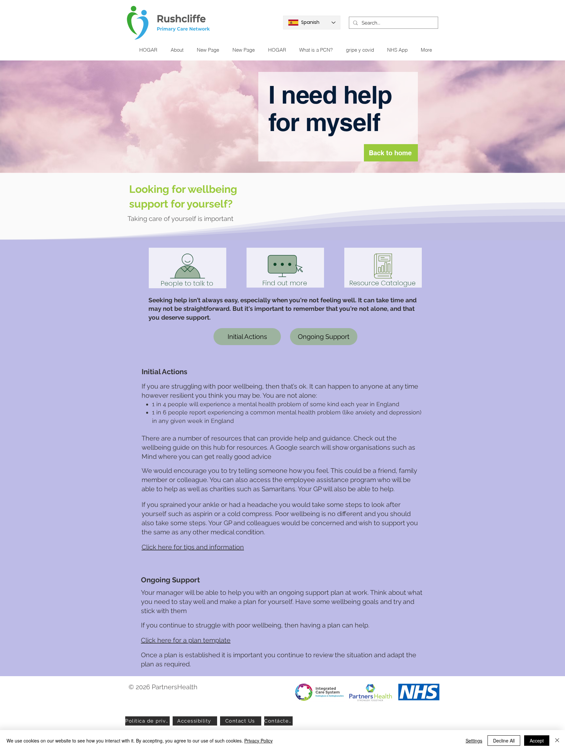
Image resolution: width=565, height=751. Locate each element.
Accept (537, 740)
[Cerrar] (557, 740)
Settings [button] (474, 740)
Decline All (504, 740)
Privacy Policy (258, 740)
